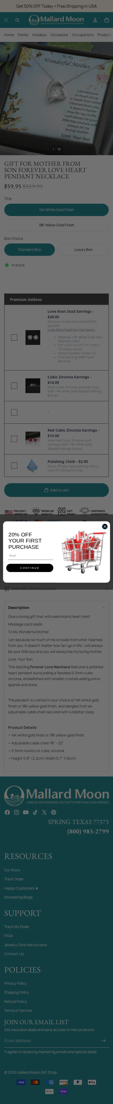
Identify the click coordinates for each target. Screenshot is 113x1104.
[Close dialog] (104, 526)
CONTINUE (29, 568)
